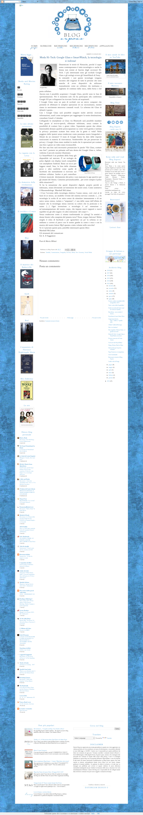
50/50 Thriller (23, 527)
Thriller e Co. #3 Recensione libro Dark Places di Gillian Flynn (50, 739)
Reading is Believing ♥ (26, 599)
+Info (93, 813)
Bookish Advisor (24, 582)
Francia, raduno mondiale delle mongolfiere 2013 (116, 301)
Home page (70, 318)
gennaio (111, 378)
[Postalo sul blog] (68, 250)
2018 (108, 270)
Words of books (24, 663)
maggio (111, 367)
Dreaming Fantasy (25, 677)
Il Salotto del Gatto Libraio (27, 489)
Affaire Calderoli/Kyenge (115, 325)
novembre (111, 288)
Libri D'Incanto (24, 635)
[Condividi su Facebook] (72, 250)
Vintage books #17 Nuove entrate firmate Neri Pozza (48, 783)
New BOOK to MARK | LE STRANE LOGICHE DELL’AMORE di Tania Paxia (27, 540)
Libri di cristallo (24, 546)
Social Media (88, 252)
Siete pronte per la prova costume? (114, 348)
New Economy (80, 252)
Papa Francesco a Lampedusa (116, 352)
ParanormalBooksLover (26, 507)
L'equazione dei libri (25, 563)
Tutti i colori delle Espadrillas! (116, 305)
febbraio (111, 375)
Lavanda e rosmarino (26, 709)
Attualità (48, 252)
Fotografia (63, 252)
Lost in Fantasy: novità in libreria (42, 792)
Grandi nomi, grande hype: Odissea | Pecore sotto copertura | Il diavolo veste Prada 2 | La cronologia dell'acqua (27, 471)
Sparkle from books (25, 669)
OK (98, 813)
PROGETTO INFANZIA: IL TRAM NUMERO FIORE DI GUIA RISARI (27, 492)
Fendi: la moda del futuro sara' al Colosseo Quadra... (116, 308)
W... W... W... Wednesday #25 (27, 697)
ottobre (111, 291)
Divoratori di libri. (25, 554)
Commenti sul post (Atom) (52, 321)
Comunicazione (55, 252)
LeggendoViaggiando (26, 654)
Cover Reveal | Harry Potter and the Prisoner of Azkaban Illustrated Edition (27, 689)
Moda (73, 252)
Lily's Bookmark (24, 536)
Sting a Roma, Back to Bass (115, 345)
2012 (108, 381)
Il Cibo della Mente (25, 618)
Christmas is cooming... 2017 (27, 664)
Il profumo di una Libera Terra (116, 316)
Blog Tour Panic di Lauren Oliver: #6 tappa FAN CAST (48, 772)
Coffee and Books (25, 479)
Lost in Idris (23, 695)
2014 (108, 281)
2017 (108, 273)
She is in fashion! (113, 327)
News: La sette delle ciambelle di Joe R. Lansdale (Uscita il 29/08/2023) (27, 530)
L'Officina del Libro (25, 628)
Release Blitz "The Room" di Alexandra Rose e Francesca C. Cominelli (28, 622)
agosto (110, 296)
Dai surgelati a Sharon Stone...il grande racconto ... (116, 330)
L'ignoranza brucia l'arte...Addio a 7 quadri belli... (115, 320)
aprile (110, 370)
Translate (109, 738)
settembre (111, 293)
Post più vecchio (96, 318)
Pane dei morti (23, 710)
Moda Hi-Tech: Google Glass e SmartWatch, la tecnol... (116, 334)
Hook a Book (23, 438)
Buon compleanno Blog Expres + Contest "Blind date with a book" (51, 761)
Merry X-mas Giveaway (40, 750)
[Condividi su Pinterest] (74, 250)
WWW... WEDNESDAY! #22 (27, 594)
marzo (110, 372)
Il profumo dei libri (25, 648)
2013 (108, 283)
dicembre (111, 286)
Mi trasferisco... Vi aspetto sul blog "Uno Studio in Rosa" (49, 729)
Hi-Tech (68, 252)
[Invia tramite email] (66, 250)
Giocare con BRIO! (25, 630)
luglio (110, 299)
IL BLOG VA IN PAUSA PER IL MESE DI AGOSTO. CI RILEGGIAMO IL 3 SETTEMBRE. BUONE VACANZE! (27, 640)
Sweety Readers (24, 610)
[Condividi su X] (70, 250)
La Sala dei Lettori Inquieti (27, 456)
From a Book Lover (25, 702)
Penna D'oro (23, 499)
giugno (111, 364)
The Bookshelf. (24, 686)
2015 (108, 278)
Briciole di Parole (24, 515)
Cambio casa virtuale (25, 650)
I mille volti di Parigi (113, 361)
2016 (108, 275)
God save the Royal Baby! (115, 342)
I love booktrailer (112, 354)
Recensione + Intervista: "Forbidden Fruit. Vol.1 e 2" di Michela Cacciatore (27, 482)
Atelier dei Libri (24, 571)
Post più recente (44, 318)
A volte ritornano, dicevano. (27, 704)
